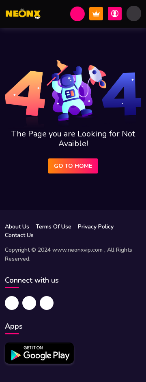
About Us (17, 227)
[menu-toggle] (134, 13)
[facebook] (12, 303)
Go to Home (73, 166)
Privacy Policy (96, 227)
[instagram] (47, 303)
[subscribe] (96, 13)
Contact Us (19, 235)
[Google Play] (39, 353)
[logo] (23, 14)
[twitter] (29, 303)
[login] (115, 13)
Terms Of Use (53, 227)
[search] (77, 14)
